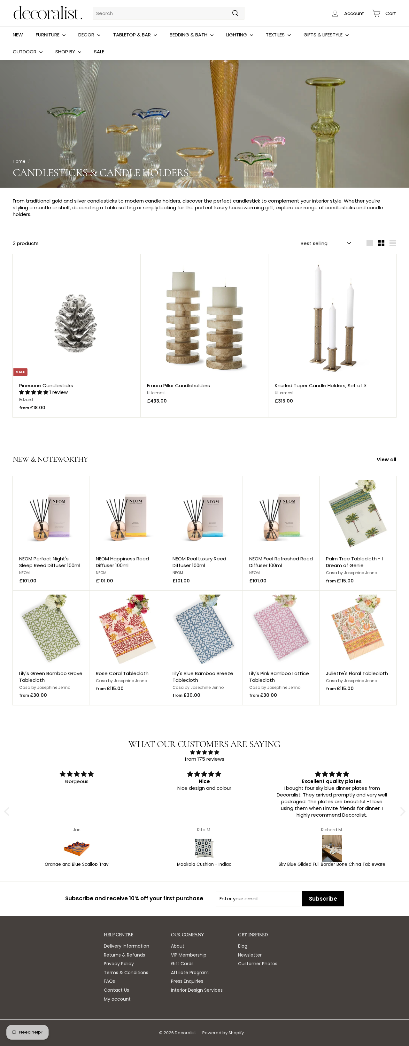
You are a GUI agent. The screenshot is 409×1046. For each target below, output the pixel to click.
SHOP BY (65, 51)
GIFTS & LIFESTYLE (324, 34)
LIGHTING (237, 34)
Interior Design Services (197, 990)
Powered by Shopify (223, 1033)
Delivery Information (126, 946)
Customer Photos (257, 963)
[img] (204, 752)
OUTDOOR (25, 51)
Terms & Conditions (126, 972)
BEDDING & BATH (189, 34)
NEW (18, 34)
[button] (34, 392)
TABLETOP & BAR (132, 34)
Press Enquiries (187, 981)
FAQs (109, 981)
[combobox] (168, 13)
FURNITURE (48, 34)
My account (117, 999)
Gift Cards (182, 963)
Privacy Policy (119, 963)
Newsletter (250, 955)
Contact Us (116, 990)
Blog (242, 946)
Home (19, 161)
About (177, 946)
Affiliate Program (190, 972)
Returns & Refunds (124, 955)
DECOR (87, 34)
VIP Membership (188, 955)
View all (386, 459)
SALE (99, 51)
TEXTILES (276, 34)
